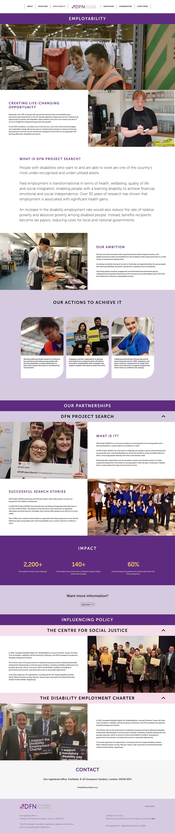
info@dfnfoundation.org (87, 787)
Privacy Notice (149, 806)
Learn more (86, 604)
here (153, 819)
